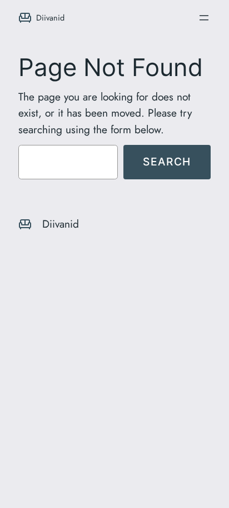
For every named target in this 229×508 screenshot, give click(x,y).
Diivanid (50, 17)
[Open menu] (204, 17)
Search (167, 161)
